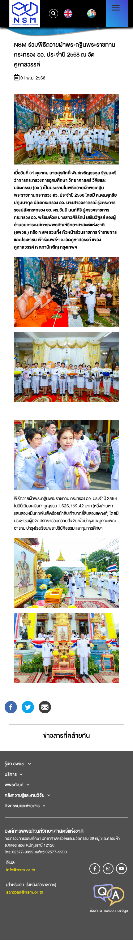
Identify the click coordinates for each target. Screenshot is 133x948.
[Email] (45, 707)
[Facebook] (11, 707)
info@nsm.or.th (20, 869)
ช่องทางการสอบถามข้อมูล (109, 910)
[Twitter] (28, 707)
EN (67, 13)
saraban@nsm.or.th (24, 892)
